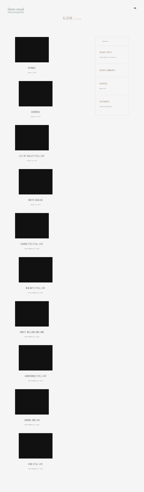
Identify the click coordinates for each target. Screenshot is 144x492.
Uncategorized (106, 106)
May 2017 (103, 88)
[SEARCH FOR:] (100, 41)
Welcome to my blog (108, 57)
